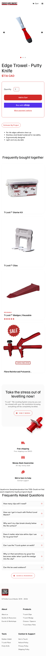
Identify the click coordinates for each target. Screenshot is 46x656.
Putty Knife (5, 646)
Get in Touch (23, 639)
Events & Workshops (9, 621)
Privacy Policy (23, 646)
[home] (9, 3)
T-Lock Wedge (28, 618)
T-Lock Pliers (6, 642)
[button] (42, 3)
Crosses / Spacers (29, 621)
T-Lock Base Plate (29, 625)
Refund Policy (23, 642)
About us (5, 614)
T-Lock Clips (27, 614)
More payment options (23, 110)
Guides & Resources (9, 618)
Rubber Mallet (7, 639)
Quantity (7, 89)
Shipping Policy (23, 649)
